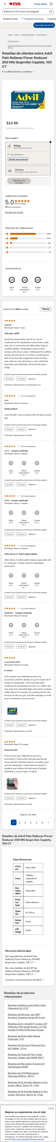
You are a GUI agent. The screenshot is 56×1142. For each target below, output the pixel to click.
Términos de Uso (37, 1139)
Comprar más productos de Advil (23, 979)
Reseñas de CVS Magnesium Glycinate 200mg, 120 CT (23, 1074)
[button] (7, 822)
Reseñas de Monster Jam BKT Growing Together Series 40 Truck (26, 1016)
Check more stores (18, 159)
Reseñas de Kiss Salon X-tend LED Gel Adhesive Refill (26, 1065)
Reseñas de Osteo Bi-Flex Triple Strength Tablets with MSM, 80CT (26, 1056)
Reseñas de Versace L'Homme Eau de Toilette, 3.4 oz (26, 1047)
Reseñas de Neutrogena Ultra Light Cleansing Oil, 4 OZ (27, 1007)
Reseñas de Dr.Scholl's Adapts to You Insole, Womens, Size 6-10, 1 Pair (28, 1093)
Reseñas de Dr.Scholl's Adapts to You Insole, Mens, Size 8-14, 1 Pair (28, 1084)
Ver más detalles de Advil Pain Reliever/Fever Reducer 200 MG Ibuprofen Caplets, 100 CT (22, 971)
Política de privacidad (20, 1139)
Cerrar (51, 1108)
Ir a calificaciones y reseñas (17, 71)
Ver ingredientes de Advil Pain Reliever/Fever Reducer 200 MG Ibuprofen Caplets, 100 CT (22, 959)
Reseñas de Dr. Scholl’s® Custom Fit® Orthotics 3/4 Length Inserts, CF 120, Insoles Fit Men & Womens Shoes (27, 1026)
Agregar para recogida (19, 181)
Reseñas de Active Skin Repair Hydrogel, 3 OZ (24, 1037)
